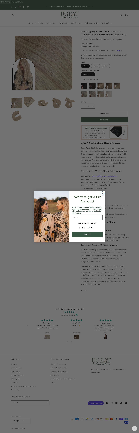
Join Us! (87, 234)
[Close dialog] (102, 193)
